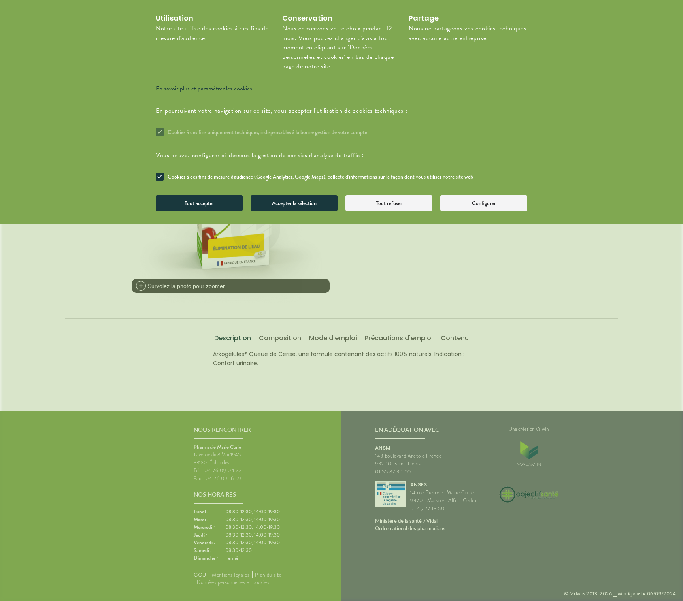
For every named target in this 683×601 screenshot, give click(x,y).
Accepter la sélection (294, 203)
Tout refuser (389, 203)
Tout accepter (199, 203)
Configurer (484, 203)
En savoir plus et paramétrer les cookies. (205, 88)
